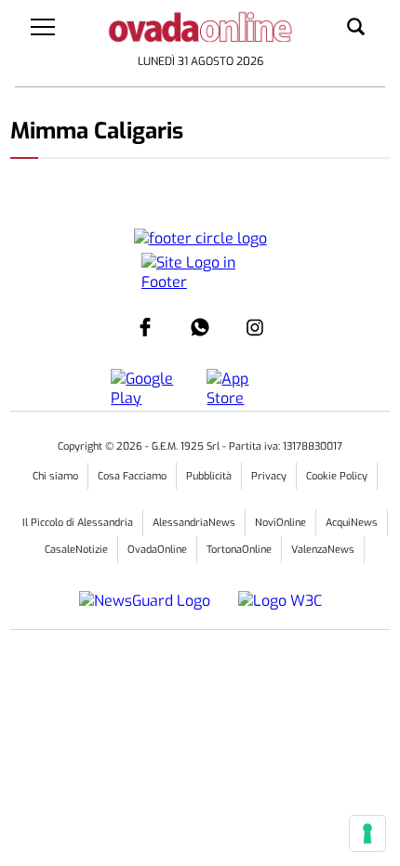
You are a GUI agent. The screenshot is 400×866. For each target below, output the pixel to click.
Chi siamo (55, 476)
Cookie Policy (336, 476)
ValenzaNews (322, 550)
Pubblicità (209, 476)
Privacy (269, 476)
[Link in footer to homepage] (200, 238)
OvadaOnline (157, 550)
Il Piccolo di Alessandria (77, 523)
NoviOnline (280, 523)
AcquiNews (352, 523)
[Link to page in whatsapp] (200, 327)
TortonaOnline (239, 550)
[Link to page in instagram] (254, 327)
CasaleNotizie (76, 550)
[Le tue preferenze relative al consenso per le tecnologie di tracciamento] (367, 833)
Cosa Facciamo (132, 476)
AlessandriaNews (194, 523)
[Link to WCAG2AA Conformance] (273, 600)
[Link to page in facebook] (145, 327)
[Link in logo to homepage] (200, 31)
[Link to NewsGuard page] (151, 600)
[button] (356, 28)
